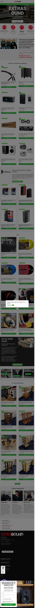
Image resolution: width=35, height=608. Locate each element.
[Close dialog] (32, 582)
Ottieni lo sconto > (8, 604)
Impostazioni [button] (9, 305)
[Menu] (4, 566)
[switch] (3, 572)
